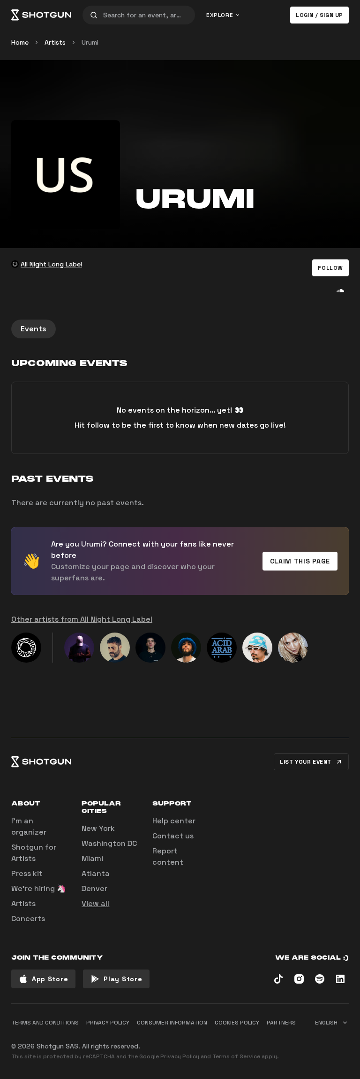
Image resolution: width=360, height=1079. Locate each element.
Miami (92, 858)
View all (95, 903)
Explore (219, 15)
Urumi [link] (90, 42)
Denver (94, 888)
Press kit (27, 873)
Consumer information (172, 1022)
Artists (55, 42)
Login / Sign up (319, 15)
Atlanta (96, 873)
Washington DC (109, 843)
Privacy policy (107, 1022)
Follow (330, 268)
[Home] (41, 15)
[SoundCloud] (340, 290)
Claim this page (300, 561)
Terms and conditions (45, 1022)
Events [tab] (33, 329)
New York (98, 828)
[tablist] (180, 329)
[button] (330, 267)
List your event (305, 762)
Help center (173, 821)
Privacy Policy (179, 1056)
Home (20, 42)
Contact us (173, 836)
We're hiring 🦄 (38, 888)
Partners (281, 1022)
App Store (50, 979)
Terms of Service (236, 1056)
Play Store (123, 979)
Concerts (28, 918)
